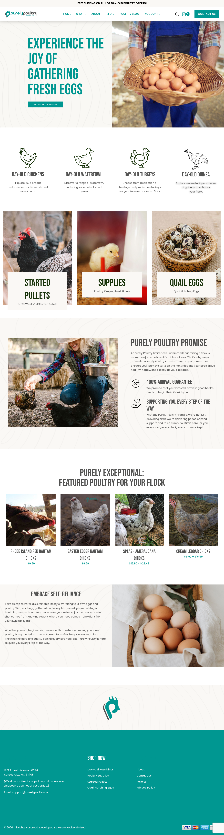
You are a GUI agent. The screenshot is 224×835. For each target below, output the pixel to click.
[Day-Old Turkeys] (140, 158)
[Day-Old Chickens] (28, 158)
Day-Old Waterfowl (84, 174)
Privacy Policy (146, 787)
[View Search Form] (177, 14)
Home (67, 14)
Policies (141, 782)
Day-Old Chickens (28, 174)
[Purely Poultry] (21, 14)
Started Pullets (97, 782)
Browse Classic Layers (45, 104)
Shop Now (96, 758)
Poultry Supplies (98, 776)
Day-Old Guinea (196, 174)
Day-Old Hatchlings (100, 769)
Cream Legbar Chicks (193, 551)
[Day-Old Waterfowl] (84, 158)
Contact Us (207, 14)
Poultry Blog (129, 14)
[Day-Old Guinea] (196, 159)
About (96, 14)
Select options (31, 574)
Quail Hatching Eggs (100, 787)
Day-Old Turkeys (140, 174)
